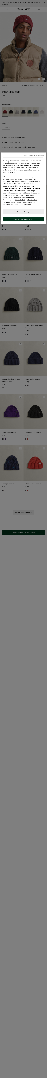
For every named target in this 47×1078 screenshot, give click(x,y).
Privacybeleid (20, 200)
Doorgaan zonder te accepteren (32, 155)
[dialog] (23, 188)
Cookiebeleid (32, 200)
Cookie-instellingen (24, 212)
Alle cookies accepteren (23, 219)
